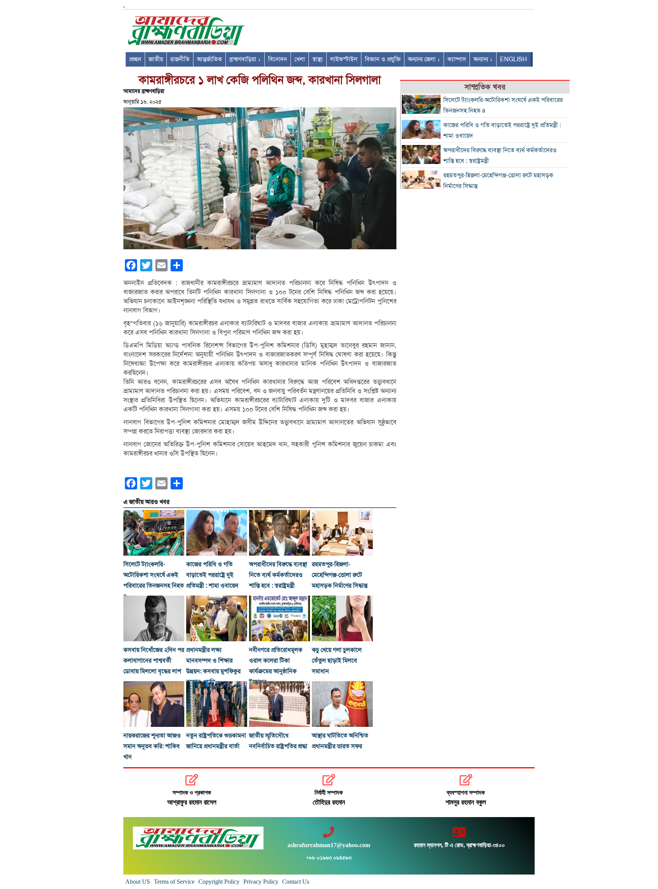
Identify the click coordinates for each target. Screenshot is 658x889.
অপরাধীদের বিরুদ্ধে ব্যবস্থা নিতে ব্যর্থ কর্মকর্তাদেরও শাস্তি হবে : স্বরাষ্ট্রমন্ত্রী (278, 575)
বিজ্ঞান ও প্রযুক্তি (383, 59)
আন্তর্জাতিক (209, 59)
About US (137, 881)
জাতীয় (156, 59)
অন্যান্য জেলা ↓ (424, 59)
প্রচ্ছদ (135, 59)
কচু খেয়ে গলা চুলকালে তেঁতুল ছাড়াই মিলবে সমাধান (337, 660)
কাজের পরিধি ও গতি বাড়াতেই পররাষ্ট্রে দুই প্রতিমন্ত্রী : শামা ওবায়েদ (212, 575)
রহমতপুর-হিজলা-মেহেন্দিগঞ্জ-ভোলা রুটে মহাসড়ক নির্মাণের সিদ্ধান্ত (339, 575)
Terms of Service (174, 881)
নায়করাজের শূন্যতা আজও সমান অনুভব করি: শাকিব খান (152, 746)
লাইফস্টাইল (344, 59)
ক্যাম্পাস (456, 59)
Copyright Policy (219, 881)
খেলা (299, 59)
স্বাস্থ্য (317, 59)
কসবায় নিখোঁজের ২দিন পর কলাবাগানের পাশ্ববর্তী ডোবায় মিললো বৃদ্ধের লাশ (153, 660)
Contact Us (295, 881)
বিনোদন (277, 59)
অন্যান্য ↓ (483, 59)
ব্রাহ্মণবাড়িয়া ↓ (245, 59)
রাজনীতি (180, 59)
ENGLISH (513, 59)
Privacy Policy (260, 881)
